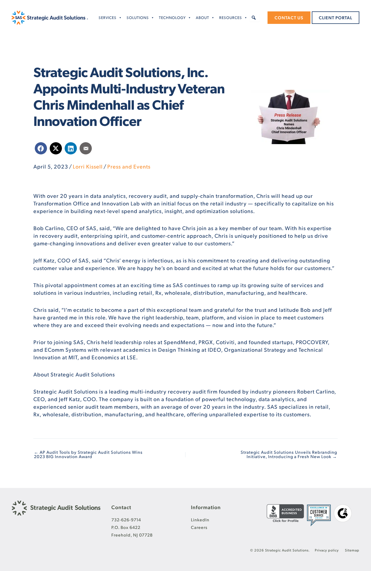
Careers (199, 527)
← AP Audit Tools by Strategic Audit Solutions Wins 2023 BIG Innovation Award (88, 454)
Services (108, 17)
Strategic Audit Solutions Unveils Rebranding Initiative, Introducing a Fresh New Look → (289, 454)
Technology (172, 17)
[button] (254, 18)
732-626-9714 (126, 519)
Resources (230, 17)
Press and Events (128, 166)
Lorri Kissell (88, 166)
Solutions (138, 17)
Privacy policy (327, 550)
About (202, 17)
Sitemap (352, 550)
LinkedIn (200, 519)
